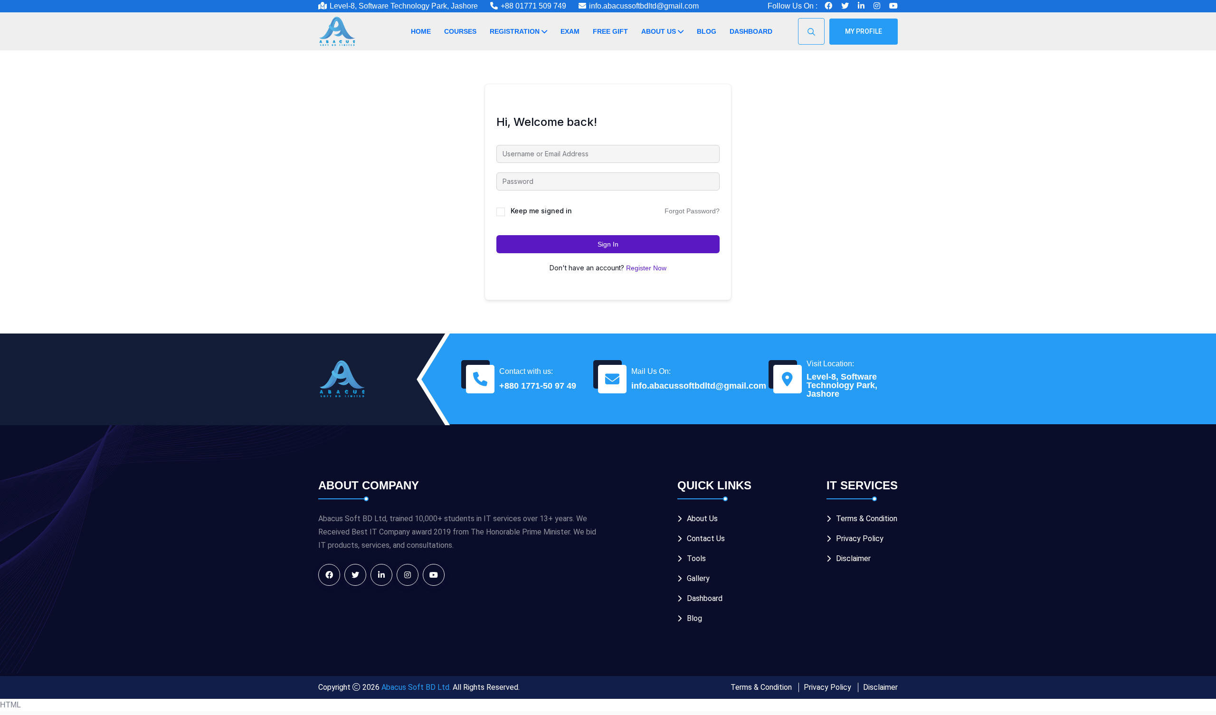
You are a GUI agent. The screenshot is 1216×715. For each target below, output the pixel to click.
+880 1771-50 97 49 (537, 385)
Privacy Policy (860, 538)
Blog (706, 31)
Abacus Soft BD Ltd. (416, 687)
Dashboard (751, 31)
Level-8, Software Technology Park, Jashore (842, 385)
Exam (570, 31)
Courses (460, 31)
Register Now (646, 268)
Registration (515, 31)
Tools (696, 558)
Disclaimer (853, 558)
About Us (658, 31)
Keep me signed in (541, 211)
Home (421, 31)
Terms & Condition (866, 518)
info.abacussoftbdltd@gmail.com (644, 6)
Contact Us (706, 538)
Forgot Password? (692, 211)
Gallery (698, 578)
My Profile (863, 31)
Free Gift (610, 31)
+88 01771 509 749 (533, 6)
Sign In (608, 244)
